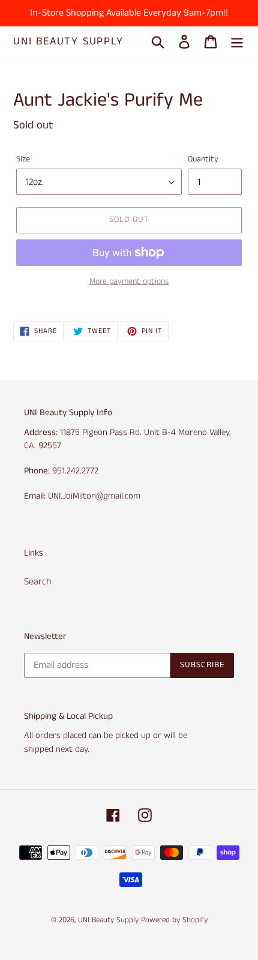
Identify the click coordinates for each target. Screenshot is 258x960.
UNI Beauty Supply (68, 42)
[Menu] (237, 42)
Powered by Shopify (174, 920)
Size (23, 159)
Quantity (203, 159)
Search (37, 582)
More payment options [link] (129, 281)
